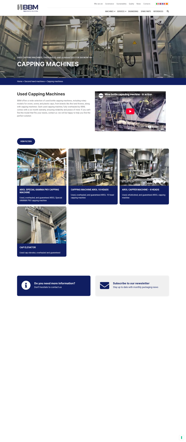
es (167, 4)
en (160, 4)
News (139, 4)
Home (19, 81)
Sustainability (121, 4)
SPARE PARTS (146, 11)
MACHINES (109, 11)
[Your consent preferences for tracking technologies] (181, 437)
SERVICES (121, 11)
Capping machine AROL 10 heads (90, 189)
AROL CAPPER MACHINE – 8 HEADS (140, 189)
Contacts (146, 4)
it (157, 4)
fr (163, 4)
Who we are (98, 4)
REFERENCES (158, 11)
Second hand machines (34, 81)
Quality (131, 4)
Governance (109, 4)
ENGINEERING (133, 11)
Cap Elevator (28, 247)
